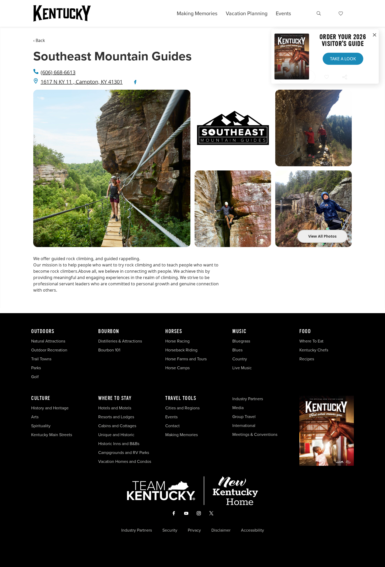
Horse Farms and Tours (186, 359)
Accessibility (252, 530)
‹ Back (39, 40)
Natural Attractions (48, 341)
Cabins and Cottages (117, 426)
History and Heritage (50, 408)
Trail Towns (41, 359)
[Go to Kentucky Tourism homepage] (62, 13)
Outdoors (42, 331)
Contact (172, 426)
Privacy (194, 530)
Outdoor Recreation (49, 350)
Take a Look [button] (343, 59)
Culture (40, 398)
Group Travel (244, 417)
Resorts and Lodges (116, 417)
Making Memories (197, 13)
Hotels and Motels (114, 408)
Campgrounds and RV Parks (123, 453)
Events (283, 13)
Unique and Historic (116, 435)
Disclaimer (220, 530)
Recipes (307, 359)
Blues (237, 350)
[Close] (374, 35)
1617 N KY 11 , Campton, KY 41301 (82, 81)
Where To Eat (311, 341)
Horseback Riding (181, 350)
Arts (34, 417)
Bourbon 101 (109, 350)
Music (239, 331)
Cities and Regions (182, 408)
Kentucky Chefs (313, 350)
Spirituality (41, 426)
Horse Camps (177, 368)
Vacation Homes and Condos (124, 461)
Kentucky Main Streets (51, 435)
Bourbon (108, 331)
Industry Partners (247, 399)
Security (169, 530)
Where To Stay (115, 398)
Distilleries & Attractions (120, 341)
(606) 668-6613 (58, 72)
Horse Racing (177, 341)
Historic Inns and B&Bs (118, 444)
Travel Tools (180, 398)
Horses (173, 331)
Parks (36, 368)
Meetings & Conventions (254, 434)
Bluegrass (241, 341)
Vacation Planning (246, 13)
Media (238, 408)
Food (305, 331)
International (243, 425)
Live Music (242, 368)
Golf (35, 377)
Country (239, 359)
